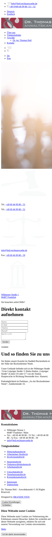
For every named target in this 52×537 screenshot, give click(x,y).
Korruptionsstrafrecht (16, 477)
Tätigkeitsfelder (14, 35)
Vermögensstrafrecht (16, 474)
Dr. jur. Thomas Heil (22, 40)
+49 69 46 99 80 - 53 (15, 204)
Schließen (6, 505)
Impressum (12, 482)
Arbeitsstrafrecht (14, 467)
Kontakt (10, 43)
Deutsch (10, 11)
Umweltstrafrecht (15, 472)
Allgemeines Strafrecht (17, 454)
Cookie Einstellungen (11, 502)
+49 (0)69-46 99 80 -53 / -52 (22, 6)
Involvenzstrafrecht (15, 457)
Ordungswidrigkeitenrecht (19, 464)
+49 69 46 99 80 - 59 (15, 255)
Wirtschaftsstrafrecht (16, 451)
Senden (5, 342)
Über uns (11, 32)
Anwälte (11, 37)
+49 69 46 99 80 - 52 (15, 209)
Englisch (11, 14)
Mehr (3, 529)
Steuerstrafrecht (14, 462)
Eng (9, 58)
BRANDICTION (21, 497)
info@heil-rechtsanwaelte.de (24, 3)
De (8, 56)
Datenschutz (12, 484)
